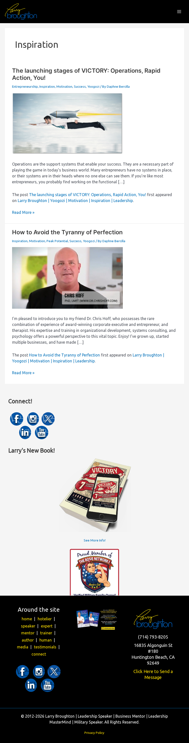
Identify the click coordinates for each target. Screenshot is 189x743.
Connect (39, 654)
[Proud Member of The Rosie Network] (94, 573)
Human (47, 640)
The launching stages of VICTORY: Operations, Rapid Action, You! (87, 194)
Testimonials (47, 647)
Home (29, 619)
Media (24, 647)
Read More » (23, 212)
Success (80, 86)
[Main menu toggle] (179, 12)
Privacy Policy (94, 733)
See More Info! (95, 540)
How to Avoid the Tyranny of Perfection (67, 232)
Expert (49, 626)
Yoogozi (93, 86)
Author (30, 640)
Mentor (30, 633)
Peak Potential (57, 241)
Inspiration (47, 86)
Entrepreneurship (25, 86)
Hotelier (47, 619)
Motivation (64, 86)
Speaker (30, 626)
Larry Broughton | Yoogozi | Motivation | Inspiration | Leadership (75, 200)
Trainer (48, 633)
